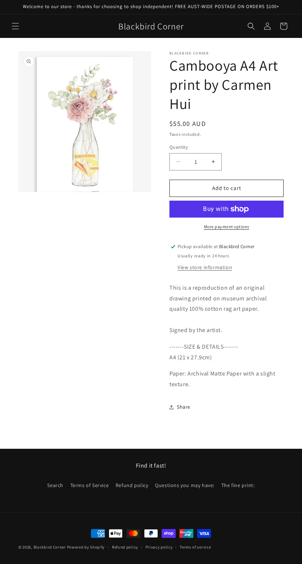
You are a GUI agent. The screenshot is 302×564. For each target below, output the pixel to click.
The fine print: (238, 485)
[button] (15, 26)
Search (55, 485)
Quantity (178, 147)
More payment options (226, 226)
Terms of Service (89, 485)
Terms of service (195, 547)
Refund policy (132, 485)
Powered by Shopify (86, 547)
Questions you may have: (184, 485)
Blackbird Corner (50, 547)
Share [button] (183, 406)
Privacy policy (159, 547)
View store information (205, 267)
